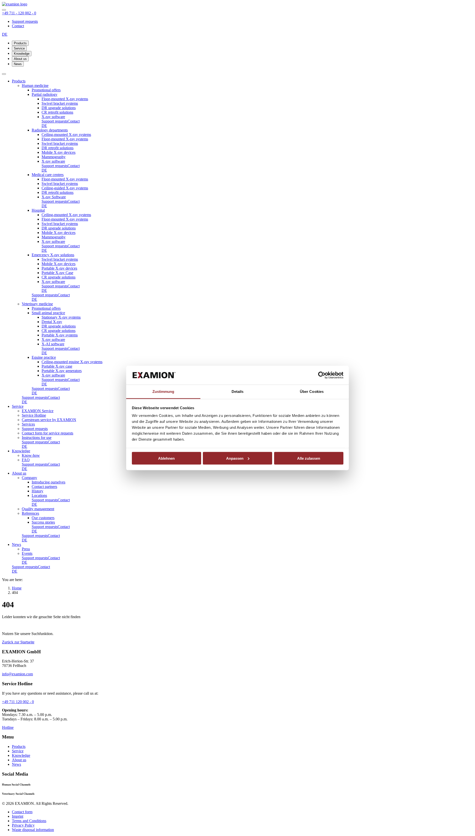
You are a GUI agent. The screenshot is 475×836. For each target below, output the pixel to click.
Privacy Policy (23, 825)
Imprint (17, 816)
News (18, 64)
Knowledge (21, 53)
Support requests (25, 21)
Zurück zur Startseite (18, 642)
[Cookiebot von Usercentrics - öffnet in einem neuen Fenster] (321, 375)
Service (19, 48)
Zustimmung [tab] (163, 391)
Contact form (22, 812)
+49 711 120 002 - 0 (18, 702)
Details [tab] (238, 391)
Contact (18, 26)
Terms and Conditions (29, 821)
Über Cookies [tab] (312, 391)
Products (20, 43)
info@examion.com (17, 674)
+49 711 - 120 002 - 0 (19, 13)
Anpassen (234, 458)
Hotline (8, 727)
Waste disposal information (33, 830)
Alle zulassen (308, 458)
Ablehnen (166, 458)
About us (20, 59)
